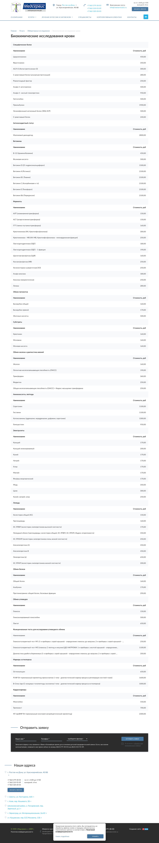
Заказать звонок (140, 9)
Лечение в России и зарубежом (56, 17)
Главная (14, 31)
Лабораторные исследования (38, 31)
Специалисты (84, 17)
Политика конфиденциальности (22, 832)
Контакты (132, 17)
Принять (95, 836)
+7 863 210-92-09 (94, 8)
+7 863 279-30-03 (94, 5)
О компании (16, 17)
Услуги (31, 17)
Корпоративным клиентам (109, 17)
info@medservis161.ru (118, 7)
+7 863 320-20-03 (94, 11)
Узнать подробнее (62, 836)
